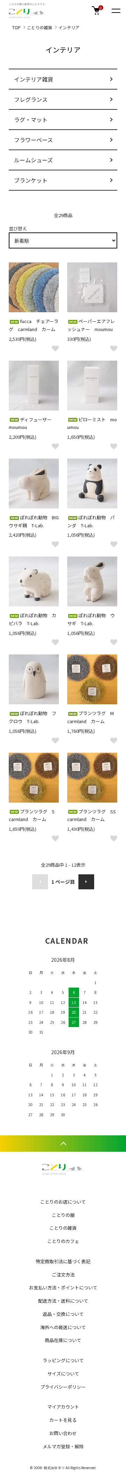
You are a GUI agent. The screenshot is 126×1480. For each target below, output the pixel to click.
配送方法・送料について (63, 1300)
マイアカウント (63, 1406)
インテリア (68, 27)
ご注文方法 (63, 1274)
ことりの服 (63, 1215)
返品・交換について (63, 1314)
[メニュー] (115, 10)
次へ (86, 881)
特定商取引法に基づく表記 (63, 1261)
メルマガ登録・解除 (63, 1446)
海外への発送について (63, 1327)
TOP (16, 27)
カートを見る (63, 1420)
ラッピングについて (63, 1360)
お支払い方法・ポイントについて (63, 1287)
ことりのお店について (63, 1201)
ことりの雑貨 (39, 27)
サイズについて (63, 1373)
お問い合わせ (63, 1433)
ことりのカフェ (63, 1241)
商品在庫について (63, 1340)
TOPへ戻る (63, 1143)
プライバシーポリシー (63, 1386)
